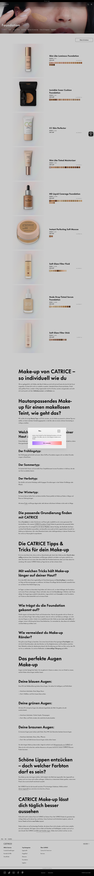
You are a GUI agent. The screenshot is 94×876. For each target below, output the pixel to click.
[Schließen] (59, 431)
